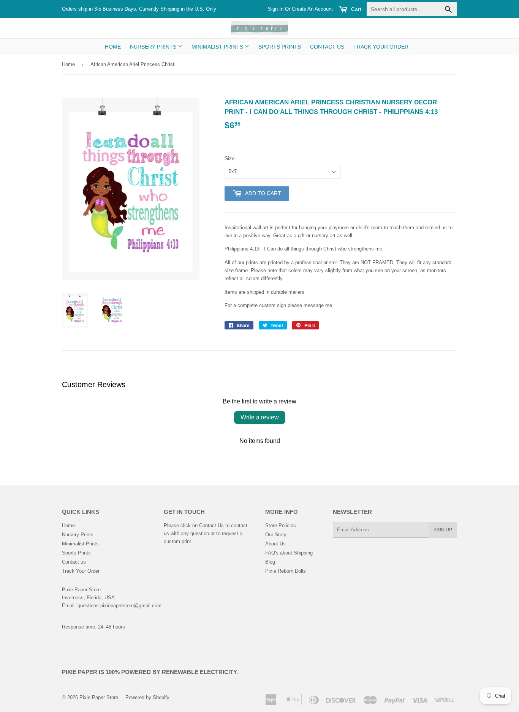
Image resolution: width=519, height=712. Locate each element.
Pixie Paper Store (98, 697)
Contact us (327, 47)
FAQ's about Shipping (289, 553)
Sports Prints (279, 47)
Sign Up (443, 529)
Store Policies (280, 525)
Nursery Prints (154, 47)
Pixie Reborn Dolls (285, 571)
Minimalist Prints (218, 47)
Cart (355, 9)
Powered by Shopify (147, 697)
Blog (270, 562)
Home (113, 47)
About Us (275, 544)
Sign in (275, 9)
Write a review (260, 417)
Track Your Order (380, 47)
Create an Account (312, 9)
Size (230, 158)
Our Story (275, 534)
